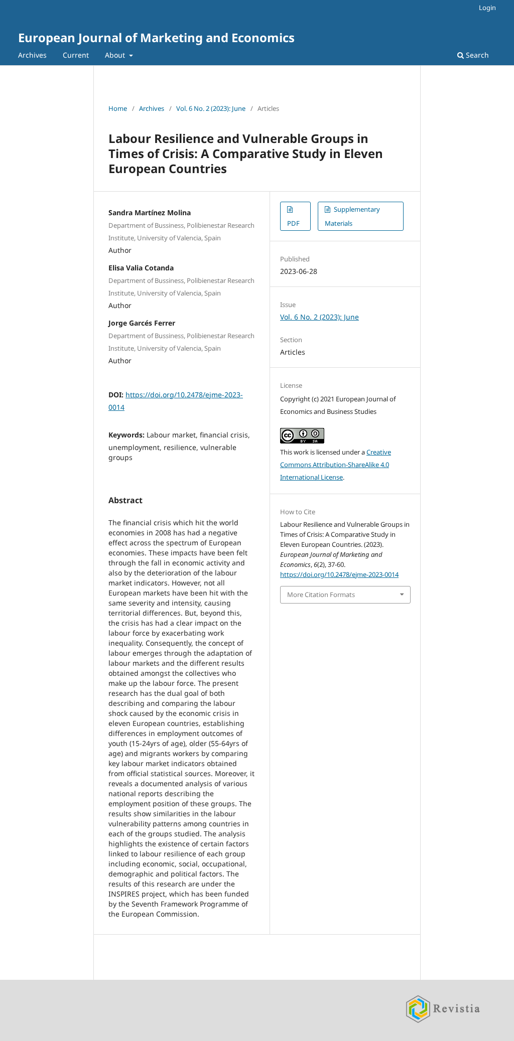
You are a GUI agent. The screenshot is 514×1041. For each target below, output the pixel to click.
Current (76, 55)
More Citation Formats (321, 594)
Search (476, 55)
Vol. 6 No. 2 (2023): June (210, 108)
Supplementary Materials (352, 216)
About (116, 55)
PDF (293, 223)
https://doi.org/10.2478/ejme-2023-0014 (339, 574)
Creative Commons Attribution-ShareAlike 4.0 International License (335, 465)
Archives (32, 55)
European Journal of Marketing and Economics (156, 37)
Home (117, 108)
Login (487, 7)
